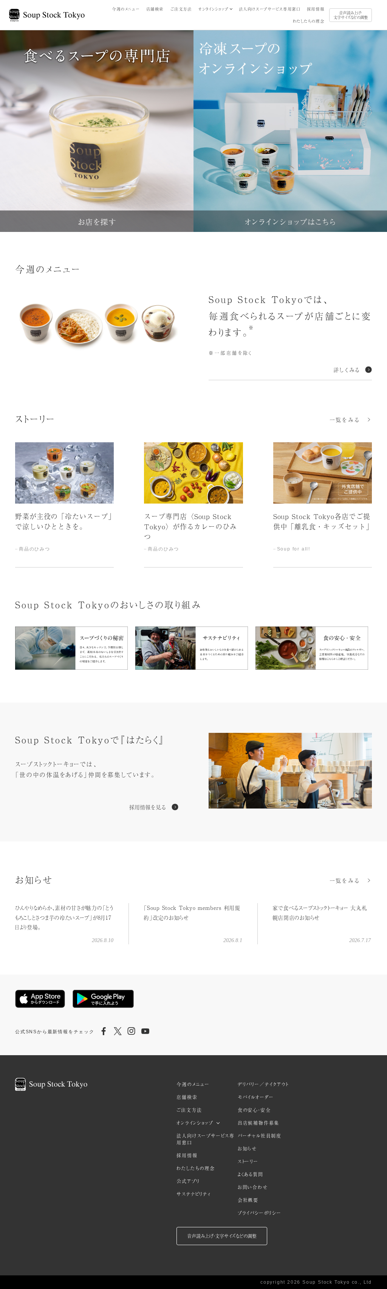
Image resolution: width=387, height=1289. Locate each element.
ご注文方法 (181, 9)
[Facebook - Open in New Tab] (103, 1032)
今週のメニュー (125, 9)
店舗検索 (155, 9)
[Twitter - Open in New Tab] (117, 1032)
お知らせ (247, 1148)
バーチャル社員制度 (260, 1135)
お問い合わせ (253, 1187)
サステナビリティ (193, 1194)
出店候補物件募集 (258, 1123)
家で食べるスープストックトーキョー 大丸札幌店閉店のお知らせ (319, 912)
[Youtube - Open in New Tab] (145, 1032)
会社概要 (248, 1200)
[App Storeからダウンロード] (40, 999)
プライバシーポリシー (260, 1213)
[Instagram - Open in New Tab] (131, 1032)
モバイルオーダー (256, 1097)
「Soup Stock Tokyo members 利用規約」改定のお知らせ (192, 912)
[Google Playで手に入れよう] (103, 999)
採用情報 (315, 9)
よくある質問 (250, 1174)
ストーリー (248, 1161)
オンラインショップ (213, 9)
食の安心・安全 (254, 1110)
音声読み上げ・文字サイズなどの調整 (350, 15)
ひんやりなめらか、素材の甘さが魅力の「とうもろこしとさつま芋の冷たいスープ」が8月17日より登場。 (64, 917)
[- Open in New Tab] (290, 772)
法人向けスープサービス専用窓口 (269, 9)
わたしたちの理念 (309, 21)
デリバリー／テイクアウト (263, 1084)
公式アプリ (188, 1181)
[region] (193, 504)
